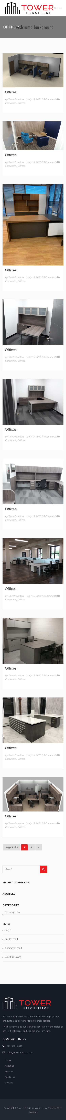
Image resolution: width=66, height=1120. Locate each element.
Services (9, 1071)
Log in (8, 930)
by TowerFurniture (14, 99)
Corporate (10, 103)
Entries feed (11, 939)
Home (8, 1060)
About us (9, 1066)
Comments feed (13, 948)
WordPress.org (13, 957)
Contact (9, 1082)
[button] (54, 8)
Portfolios (10, 1077)
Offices (11, 92)
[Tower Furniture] (29, 8)
